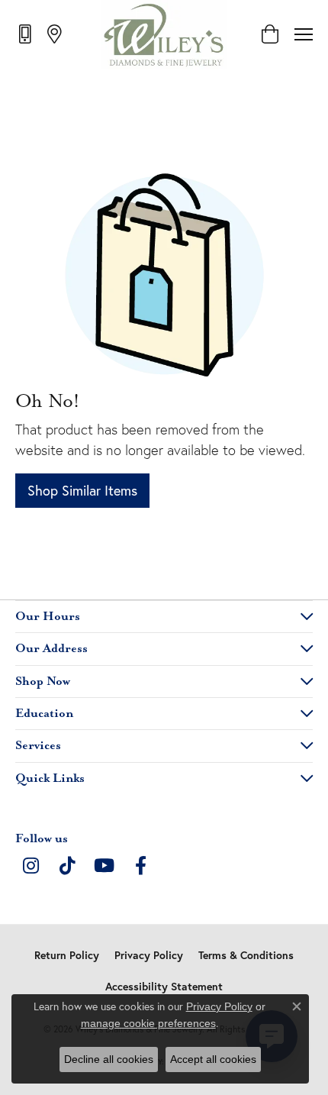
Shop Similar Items (82, 490)
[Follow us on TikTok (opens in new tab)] (67, 866)
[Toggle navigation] (303, 34)
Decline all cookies (108, 1059)
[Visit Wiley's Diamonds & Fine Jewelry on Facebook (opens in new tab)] (140, 866)
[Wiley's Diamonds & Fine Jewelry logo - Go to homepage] (164, 34)
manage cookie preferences (148, 1023)
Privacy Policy (148, 955)
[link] (26, 33)
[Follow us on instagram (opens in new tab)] (30, 866)
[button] (269, 34)
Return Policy (66, 955)
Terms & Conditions (246, 955)
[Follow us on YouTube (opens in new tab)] (103, 866)
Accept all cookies (213, 1059)
